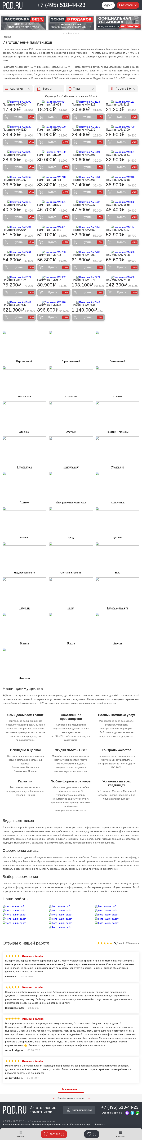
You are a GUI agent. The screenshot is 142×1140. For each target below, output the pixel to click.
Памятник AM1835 (118, 204)
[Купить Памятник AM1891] (88, 152)
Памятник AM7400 (118, 280)
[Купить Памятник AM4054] (53, 101)
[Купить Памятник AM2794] (19, 227)
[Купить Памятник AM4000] (19, 101)
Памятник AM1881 (118, 154)
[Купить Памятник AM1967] (19, 177)
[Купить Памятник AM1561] (88, 177)
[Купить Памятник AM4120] (19, 126)
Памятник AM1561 (83, 179)
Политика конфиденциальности (50, 1124)
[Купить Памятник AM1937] (88, 201)
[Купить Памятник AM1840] (19, 201)
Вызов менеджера (82, 1110)
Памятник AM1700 (118, 129)
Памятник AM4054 (49, 104)
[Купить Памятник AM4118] (88, 101)
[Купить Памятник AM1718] (53, 177)
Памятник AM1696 (14, 154)
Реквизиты (100, 1124)
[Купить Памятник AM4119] (122, 101)
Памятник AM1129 (49, 154)
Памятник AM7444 (83, 305)
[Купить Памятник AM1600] (53, 126)
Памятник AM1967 (14, 179)
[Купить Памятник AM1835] (122, 201)
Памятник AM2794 (14, 229)
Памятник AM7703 (49, 254)
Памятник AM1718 (49, 179)
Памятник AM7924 (14, 280)
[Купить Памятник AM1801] (53, 201)
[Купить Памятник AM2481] (53, 227)
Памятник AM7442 (14, 305)
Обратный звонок (112, 1112)
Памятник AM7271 (83, 280)
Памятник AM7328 (49, 305)
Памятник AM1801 (49, 204)
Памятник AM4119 (118, 104)
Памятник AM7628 (118, 254)
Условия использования (16, 1124)
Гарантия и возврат (81, 1124)
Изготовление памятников (42, 1110)
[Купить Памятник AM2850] (88, 227)
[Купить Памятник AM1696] (19, 152)
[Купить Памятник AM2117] (122, 227)
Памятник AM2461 (14, 254)
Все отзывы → (71, 1089)
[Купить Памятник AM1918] (122, 177)
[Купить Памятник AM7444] (88, 302)
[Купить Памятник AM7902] (53, 277)
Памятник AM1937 (83, 204)
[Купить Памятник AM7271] (88, 277)
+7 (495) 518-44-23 (61, 5)
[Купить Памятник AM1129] (53, 152)
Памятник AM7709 (83, 254)
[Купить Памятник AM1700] (122, 126)
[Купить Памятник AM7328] (53, 302)
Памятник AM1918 (118, 179)
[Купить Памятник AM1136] (88, 126)
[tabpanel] (23, 23)
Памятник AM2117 (118, 229)
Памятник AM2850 (83, 229)
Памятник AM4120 (14, 129)
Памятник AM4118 (83, 104)
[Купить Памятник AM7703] (53, 252)
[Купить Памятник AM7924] (19, 277)
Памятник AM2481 (49, 229)
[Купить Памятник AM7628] (122, 252)
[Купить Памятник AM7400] (122, 277)
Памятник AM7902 (49, 280)
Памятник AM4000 (14, 104)
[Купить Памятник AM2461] (19, 252)
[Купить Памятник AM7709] (88, 252)
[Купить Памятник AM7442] (19, 302)
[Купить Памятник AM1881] (122, 152)
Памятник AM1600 (49, 129)
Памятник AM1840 (14, 204)
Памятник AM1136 (83, 129)
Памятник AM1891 (83, 154)
